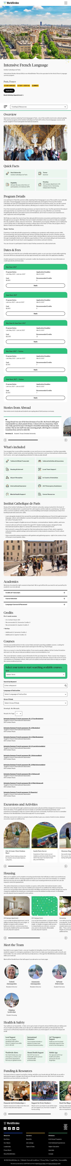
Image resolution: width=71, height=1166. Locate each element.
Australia (51, 1150)
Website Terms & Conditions (30, 1160)
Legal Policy (54, 1160)
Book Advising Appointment (13, 95)
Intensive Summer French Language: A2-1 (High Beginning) (23, 737)
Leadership (7, 1146)
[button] (12, 976)
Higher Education (54, 1146)
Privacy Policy (44, 1160)
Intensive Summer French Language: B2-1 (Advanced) (22, 774)
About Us (7, 1135)
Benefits (29, 1139)
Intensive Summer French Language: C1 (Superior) (20, 792)
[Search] (66, 686)
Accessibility (63, 1160)
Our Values (7, 1143)
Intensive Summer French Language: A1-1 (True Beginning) (23, 718)
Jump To (5, 106)
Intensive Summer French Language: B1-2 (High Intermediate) (24, 764)
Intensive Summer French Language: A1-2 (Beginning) (22, 728)
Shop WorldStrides (9, 1154)
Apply (35, 285)
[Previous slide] (5, 440)
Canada (51, 1154)
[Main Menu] (65, 3)
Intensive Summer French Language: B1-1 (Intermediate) (23, 755)
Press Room (7, 1150)
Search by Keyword (10, 681)
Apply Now (9, 90)
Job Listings (29, 1143)
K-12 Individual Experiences (57, 1143)
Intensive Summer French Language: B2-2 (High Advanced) (23, 783)
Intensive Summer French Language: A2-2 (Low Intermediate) (24, 746)
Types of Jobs (30, 1146)
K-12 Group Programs (55, 1139)
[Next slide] (65, 440)
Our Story (7, 1139)
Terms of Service (52, 1163)
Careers (29, 1135)
